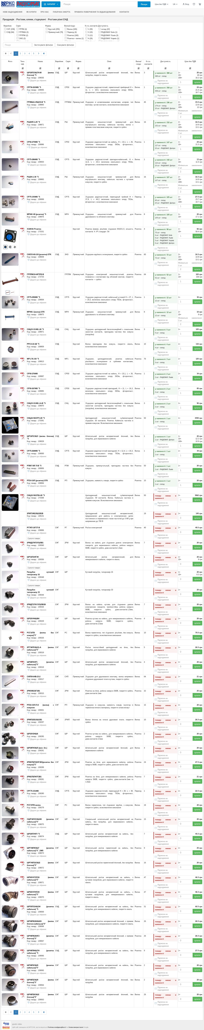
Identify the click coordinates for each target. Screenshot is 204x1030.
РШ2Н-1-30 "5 (33, 177)
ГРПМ (23, 29)
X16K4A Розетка (34, 229)
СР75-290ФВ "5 (33, 297)
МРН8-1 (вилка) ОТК (36, 312)
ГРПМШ (23, 32)
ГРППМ (23, 35)
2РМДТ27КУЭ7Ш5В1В (36, 604)
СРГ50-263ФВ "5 (34, 87)
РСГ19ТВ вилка (34, 805)
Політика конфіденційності (57, 1027)
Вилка (72, 29)
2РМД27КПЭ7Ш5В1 (35, 543)
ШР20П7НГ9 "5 (33, 834)
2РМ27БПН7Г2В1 (34, 777)
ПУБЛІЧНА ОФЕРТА (61, 12)
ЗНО (22, 38)
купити (197, 82)
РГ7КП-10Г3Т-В (33, 528)
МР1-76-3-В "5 (33, 359)
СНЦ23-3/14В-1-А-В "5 (36, 403)
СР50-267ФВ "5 (33, 388)
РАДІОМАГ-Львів (109, 35)
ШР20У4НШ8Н (33, 619)
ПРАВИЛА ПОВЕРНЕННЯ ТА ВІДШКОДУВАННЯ (94, 12)
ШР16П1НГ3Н (33, 557)
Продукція (8, 19)
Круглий (54, 29)
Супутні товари (34, 538)
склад (105, 29)
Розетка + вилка (75, 38)
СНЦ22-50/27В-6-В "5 (36, 495)
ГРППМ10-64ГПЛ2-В (35, 274)
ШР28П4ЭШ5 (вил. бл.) (37, 748)
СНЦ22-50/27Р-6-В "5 (36, 418)
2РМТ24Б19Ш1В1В (35, 513)
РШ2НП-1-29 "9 (33, 122)
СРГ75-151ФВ (33, 791)
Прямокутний (55, 32)
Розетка (72, 35)
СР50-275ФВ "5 (33, 142)
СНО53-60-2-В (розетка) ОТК (39, 254)
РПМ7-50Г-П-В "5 (34, 466)
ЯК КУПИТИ (31, 12)
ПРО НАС (45, 12)
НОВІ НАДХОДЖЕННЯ (12, 12)
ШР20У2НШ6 (32, 734)
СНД (10, 32)
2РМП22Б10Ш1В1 (34, 720)
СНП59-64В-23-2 (33, 677)
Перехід (72, 32)
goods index (17, 1024)
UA (174, 4)
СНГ (10, 29)
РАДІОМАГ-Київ (109, 32)
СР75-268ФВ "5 (33, 451)
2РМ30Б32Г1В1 (33, 691)
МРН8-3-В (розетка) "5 (36, 214)
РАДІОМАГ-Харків (110, 38)
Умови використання (75, 1027)
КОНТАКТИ (124, 12)
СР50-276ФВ (32, 374)
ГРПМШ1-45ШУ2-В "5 (36, 102)
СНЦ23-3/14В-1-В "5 (35, 329)
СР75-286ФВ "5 (33, 159)
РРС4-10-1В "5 (33, 344)
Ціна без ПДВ (160, 4)
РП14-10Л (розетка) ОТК (37, 480)
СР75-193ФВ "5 (33, 197)
